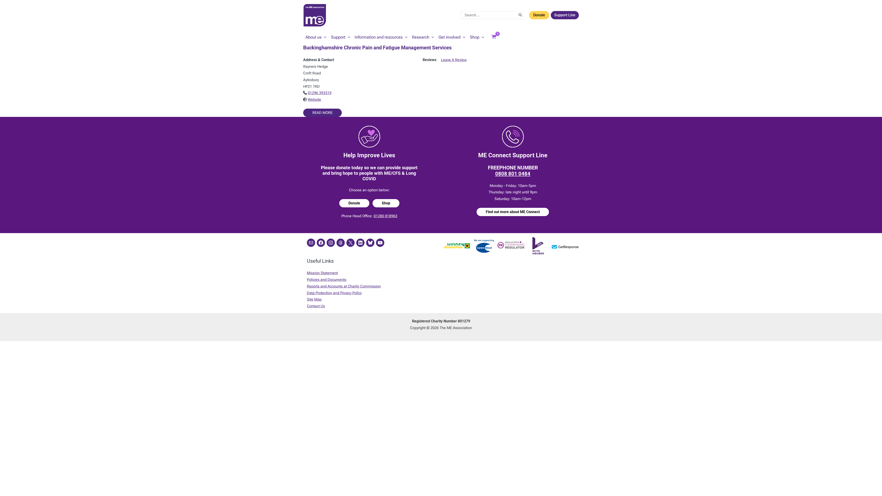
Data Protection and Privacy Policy (334, 293)
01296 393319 (319, 93)
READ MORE (322, 112)
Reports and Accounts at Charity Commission (344, 286)
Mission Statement (322, 273)
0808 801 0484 (512, 174)
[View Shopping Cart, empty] (494, 37)
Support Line (564, 15)
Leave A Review (454, 60)
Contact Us (316, 306)
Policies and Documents (326, 279)
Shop (386, 203)
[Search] (520, 15)
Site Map (314, 299)
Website (314, 99)
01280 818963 (385, 216)
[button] (324, 37)
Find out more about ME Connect (513, 212)
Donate (539, 15)
